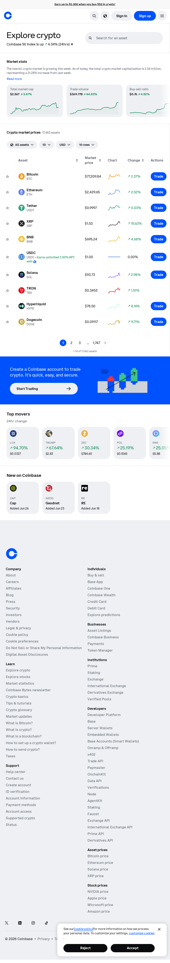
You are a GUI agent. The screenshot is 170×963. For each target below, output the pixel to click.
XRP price (95, 876)
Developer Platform (104, 715)
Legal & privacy (18, 628)
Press (10, 602)
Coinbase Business (103, 637)
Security (13, 608)
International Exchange (106, 686)
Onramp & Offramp (102, 748)
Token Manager (100, 650)
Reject (85, 948)
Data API (94, 781)
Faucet (93, 814)
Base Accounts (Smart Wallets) (113, 741)
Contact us (15, 778)
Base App (95, 582)
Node (91, 794)
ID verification (17, 792)
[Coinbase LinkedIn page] (20, 923)
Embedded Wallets (103, 735)
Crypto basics (17, 697)
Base (91, 721)
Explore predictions (103, 615)
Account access (19, 811)
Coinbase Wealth (101, 595)
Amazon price (98, 911)
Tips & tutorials (19, 703)
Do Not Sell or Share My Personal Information (44, 648)
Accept (132, 948)
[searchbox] (129, 38)
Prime (92, 666)
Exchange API (98, 820)
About (11, 575)
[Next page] (105, 343)
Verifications (98, 787)
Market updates (19, 716)
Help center (16, 772)
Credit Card (96, 602)
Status (11, 825)
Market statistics (20, 683)
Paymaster (96, 768)
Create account (18, 785)
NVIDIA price (97, 891)
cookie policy (83, 929)
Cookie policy (17, 635)
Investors (14, 615)
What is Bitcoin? (19, 723)
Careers (12, 582)
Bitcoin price (98, 856)
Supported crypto (20, 818)
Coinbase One (98, 588)
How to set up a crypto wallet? (31, 743)
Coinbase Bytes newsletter (28, 690)
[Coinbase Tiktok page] (46, 923)
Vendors (13, 621)
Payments (95, 644)
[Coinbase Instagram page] (33, 923)
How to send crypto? (23, 749)
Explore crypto (18, 670)
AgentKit (94, 801)
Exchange (95, 679)
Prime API (95, 834)
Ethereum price (100, 863)
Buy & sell (95, 575)
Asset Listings (99, 630)
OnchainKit (96, 774)
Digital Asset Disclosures (27, 654)
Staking (93, 673)
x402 (91, 754)
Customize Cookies (141, 933)
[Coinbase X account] (6, 923)
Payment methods (21, 805)
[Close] (159, 929)
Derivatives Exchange (105, 692)
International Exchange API (109, 827)
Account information (23, 798)
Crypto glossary (19, 710)
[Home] (7, 15)
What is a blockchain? (23, 736)
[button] (162, 16)
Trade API (95, 761)
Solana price (97, 869)
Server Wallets (100, 728)
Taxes (10, 756)
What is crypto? (19, 730)
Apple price (97, 898)
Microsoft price (100, 905)
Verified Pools (99, 699)
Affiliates (13, 588)
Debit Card (96, 608)
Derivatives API (100, 840)
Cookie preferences (22, 641)
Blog (9, 595)
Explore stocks (18, 677)
